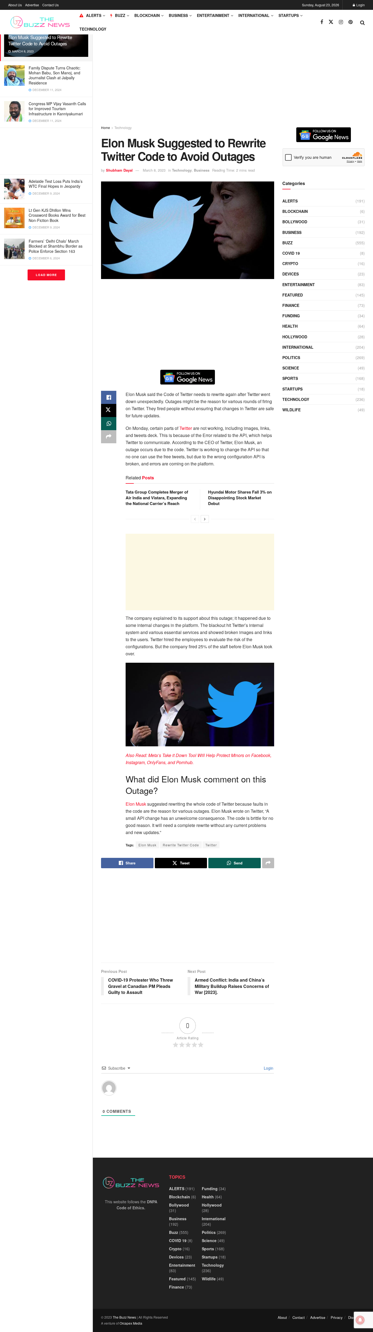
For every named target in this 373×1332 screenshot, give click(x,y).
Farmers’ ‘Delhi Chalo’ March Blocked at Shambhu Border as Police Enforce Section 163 (55, 246)
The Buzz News (124, 1317)
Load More (46, 275)
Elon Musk (136, 804)
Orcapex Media (131, 1323)
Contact (298, 1317)
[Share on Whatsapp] (108, 423)
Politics (291, 357)
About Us (15, 4)
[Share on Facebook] (108, 397)
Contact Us (50, 4)
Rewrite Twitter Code (181, 845)
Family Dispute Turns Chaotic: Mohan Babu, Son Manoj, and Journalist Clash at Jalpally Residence (55, 75)
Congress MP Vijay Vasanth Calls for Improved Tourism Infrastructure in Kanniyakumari (57, 108)
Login (360, 4)
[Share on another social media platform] (108, 436)
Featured (292, 295)
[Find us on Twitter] (330, 22)
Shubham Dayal (119, 170)
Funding (291, 315)
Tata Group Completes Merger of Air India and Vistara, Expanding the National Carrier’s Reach (157, 497)
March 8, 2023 (154, 170)
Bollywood (294, 221)
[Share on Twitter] (108, 410)
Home (105, 127)
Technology (92, 29)
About (282, 1317)
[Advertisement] (46, 151)
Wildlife (291, 409)
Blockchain (147, 15)
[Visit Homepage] (40, 22)
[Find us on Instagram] (341, 22)
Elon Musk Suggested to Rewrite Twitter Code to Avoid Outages (40, 40)
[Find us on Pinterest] (350, 22)
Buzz (287, 242)
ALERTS (93, 15)
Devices (290, 274)
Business (178, 15)
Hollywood (294, 336)
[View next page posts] (205, 519)
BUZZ (120, 15)
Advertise (32, 4)
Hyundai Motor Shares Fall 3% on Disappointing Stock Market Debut (240, 497)
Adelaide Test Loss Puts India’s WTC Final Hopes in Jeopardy (55, 183)
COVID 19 (291, 253)
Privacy (337, 1317)
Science (290, 368)
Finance (290, 305)
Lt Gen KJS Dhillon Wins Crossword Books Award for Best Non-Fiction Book (57, 215)
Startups (289, 15)
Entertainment (213, 15)
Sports (290, 378)
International (254, 15)
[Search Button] (362, 22)
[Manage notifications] (360, 1320)
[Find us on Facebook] (321, 22)
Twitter (185, 428)
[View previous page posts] (195, 519)
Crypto (290, 263)
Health (290, 326)
